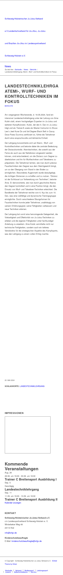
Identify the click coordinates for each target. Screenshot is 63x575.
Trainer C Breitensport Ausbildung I (31, 479)
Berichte (9, 106)
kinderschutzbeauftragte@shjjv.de (27, 541)
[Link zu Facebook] (51, 567)
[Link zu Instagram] (56, 567)
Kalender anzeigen (13, 502)
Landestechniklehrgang (32, 386)
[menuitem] (9, 570)
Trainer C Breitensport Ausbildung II (31, 499)
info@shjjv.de (11, 532)
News (8, 66)
